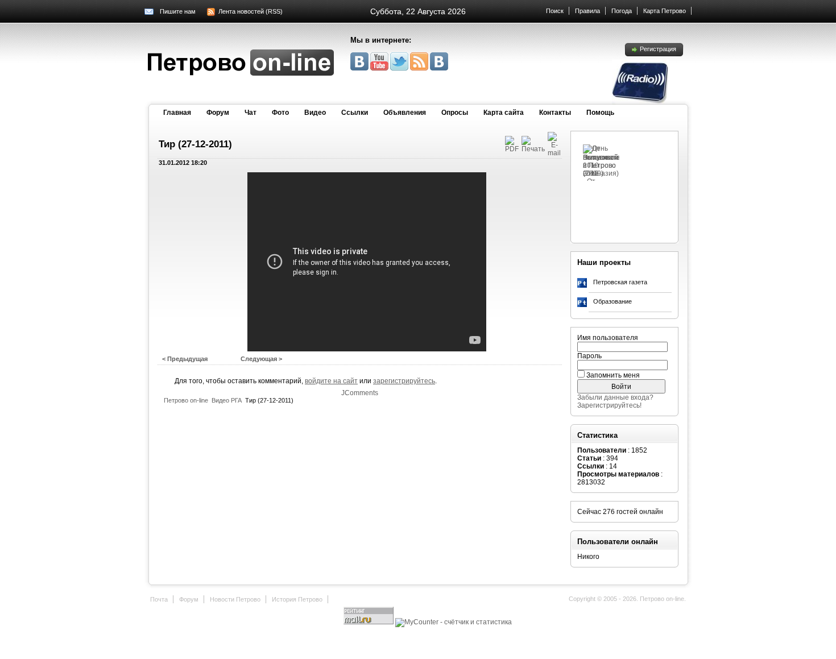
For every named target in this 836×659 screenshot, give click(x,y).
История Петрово (297, 599)
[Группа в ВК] (360, 68)
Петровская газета (620, 282)
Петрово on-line (186, 400)
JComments (359, 393)
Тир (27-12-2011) (195, 144)
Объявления (404, 113)
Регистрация (658, 48)
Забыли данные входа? (615, 397)
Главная (177, 113)
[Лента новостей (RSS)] (420, 68)
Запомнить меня (613, 375)
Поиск (555, 10)
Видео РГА (227, 400)
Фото (280, 113)
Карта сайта (503, 113)
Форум (217, 113)
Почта (159, 599)
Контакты (555, 113)
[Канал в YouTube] (380, 68)
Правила (587, 10)
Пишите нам (178, 11)
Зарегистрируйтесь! (609, 405)
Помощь (600, 113)
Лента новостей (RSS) (250, 11)
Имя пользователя (607, 338)
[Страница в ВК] (439, 68)
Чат (250, 113)
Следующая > (261, 358)
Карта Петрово (664, 10)
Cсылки (354, 113)
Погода (621, 10)
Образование (612, 301)
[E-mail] (554, 153)
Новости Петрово (235, 599)
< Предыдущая (185, 358)
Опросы (454, 113)
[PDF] (512, 149)
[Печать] (533, 149)
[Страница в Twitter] (400, 68)
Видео (315, 113)
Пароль (589, 356)
